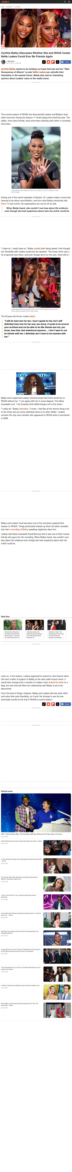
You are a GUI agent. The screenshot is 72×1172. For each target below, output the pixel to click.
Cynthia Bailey (8, 68)
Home (2, 6)
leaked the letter (56, 682)
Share (67, 62)
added (32, 316)
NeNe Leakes (39, 72)
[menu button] (69, 1)
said (13, 404)
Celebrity (9, 6)
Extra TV (5, 203)
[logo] (5, 2)
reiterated (23, 408)
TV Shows (17, 6)
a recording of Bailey (18, 529)
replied (37, 248)
